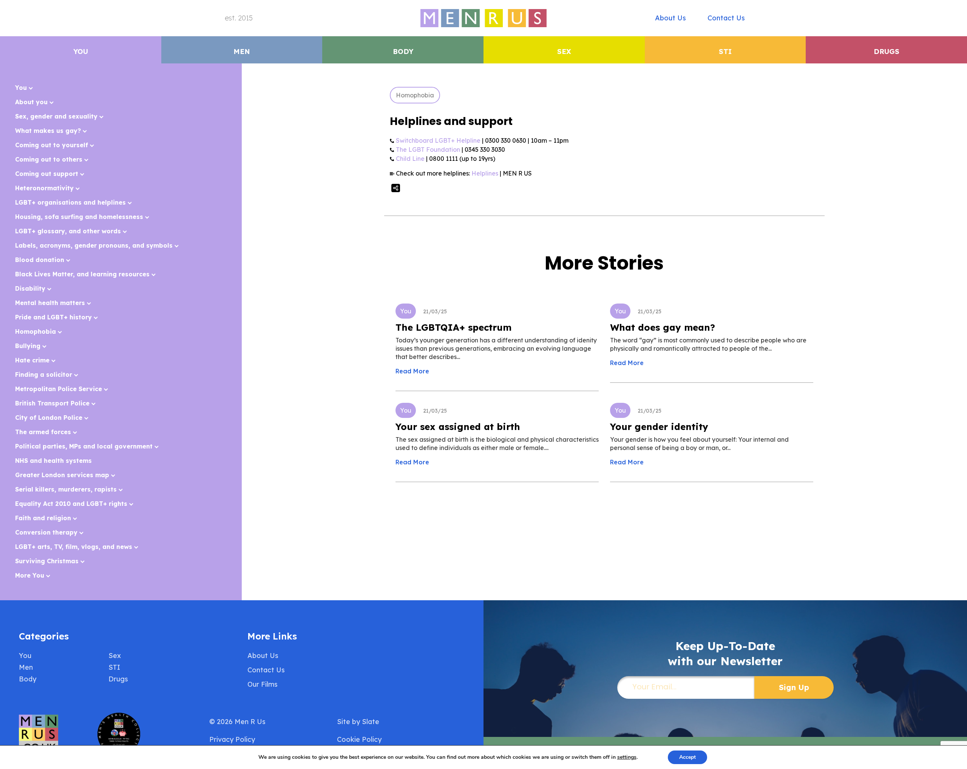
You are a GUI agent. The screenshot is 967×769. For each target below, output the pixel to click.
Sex (564, 51)
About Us (670, 18)
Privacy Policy (232, 739)
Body (403, 51)
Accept (687, 757)
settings (626, 757)
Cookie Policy (359, 739)
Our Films (262, 684)
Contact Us (726, 18)
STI (725, 51)
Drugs (886, 51)
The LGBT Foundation (428, 149)
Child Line (410, 158)
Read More (412, 371)
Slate (370, 721)
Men (241, 51)
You (80, 51)
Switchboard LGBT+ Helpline (438, 140)
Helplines (484, 173)
